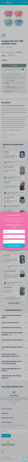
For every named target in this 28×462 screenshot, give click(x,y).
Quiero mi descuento (14, 246)
